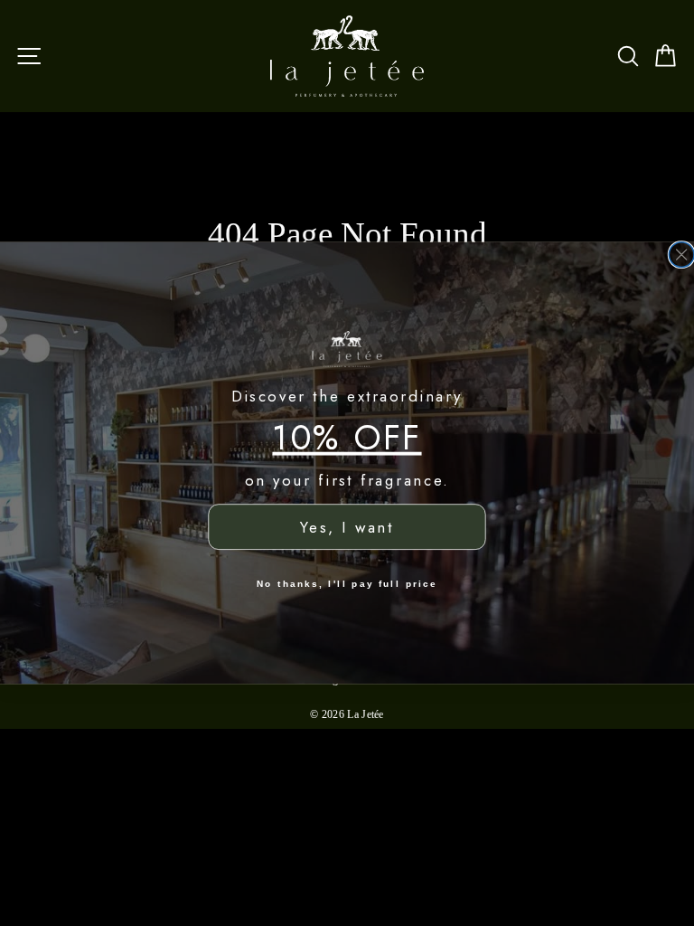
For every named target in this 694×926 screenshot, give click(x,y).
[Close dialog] (681, 255)
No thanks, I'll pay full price (347, 583)
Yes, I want (347, 527)
